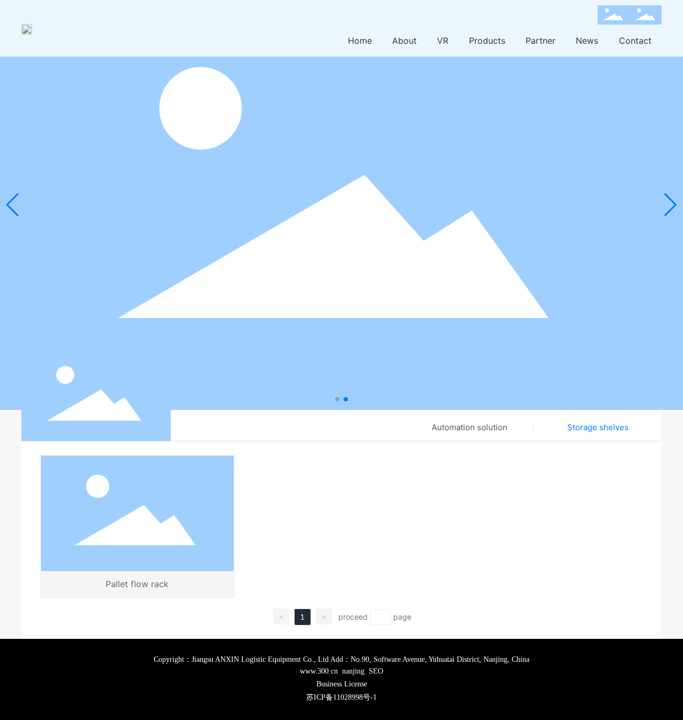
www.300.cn (319, 671)
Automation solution (469, 427)
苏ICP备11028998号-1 (341, 697)
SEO (376, 671)
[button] (337, 399)
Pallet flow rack (137, 584)
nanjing (353, 671)
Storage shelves (598, 427)
